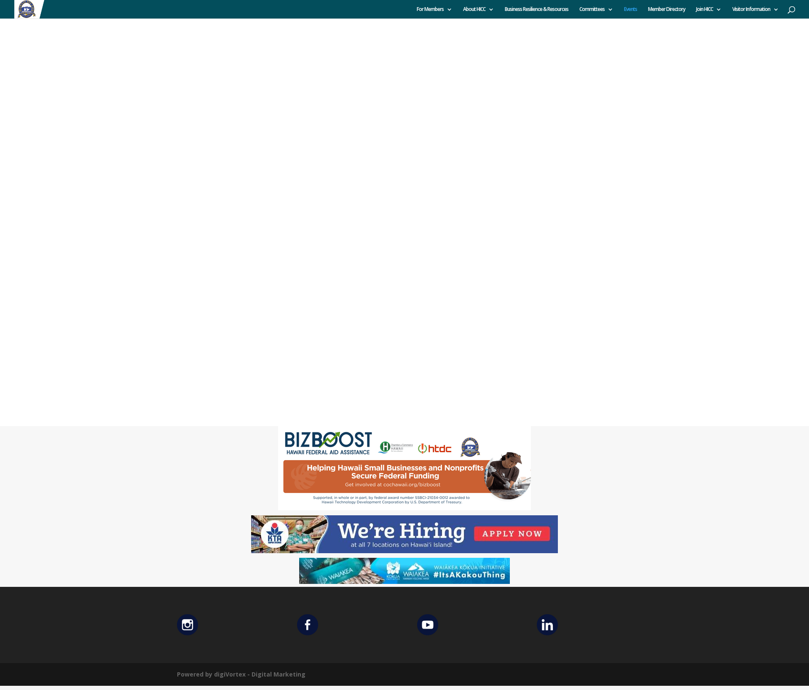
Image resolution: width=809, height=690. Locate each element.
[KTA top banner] (404, 551)
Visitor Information (751, 9)
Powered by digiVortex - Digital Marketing (241, 674)
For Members (430, 9)
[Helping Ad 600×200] (404, 508)
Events (630, 9)
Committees (592, 9)
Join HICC (704, 9)
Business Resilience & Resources (536, 9)
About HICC (474, 9)
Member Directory (666, 9)
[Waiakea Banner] (404, 582)
